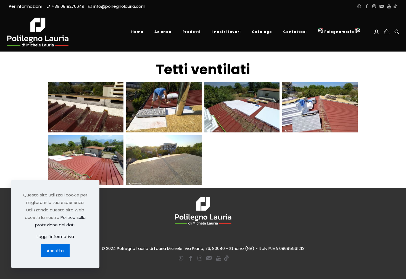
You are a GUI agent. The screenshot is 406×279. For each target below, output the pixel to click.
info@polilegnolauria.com (119, 6)
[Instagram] (374, 6)
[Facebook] (367, 6)
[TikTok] (395, 6)
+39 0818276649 (68, 6)
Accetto (55, 251)
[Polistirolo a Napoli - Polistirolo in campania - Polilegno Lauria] (38, 31)
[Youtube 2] (389, 6)
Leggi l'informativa (55, 236)
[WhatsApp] (359, 6)
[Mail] (381, 6)
